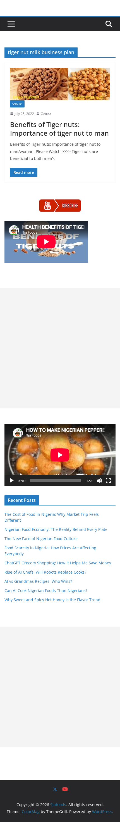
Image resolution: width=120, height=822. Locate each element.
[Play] (12, 480)
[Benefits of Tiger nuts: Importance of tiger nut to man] (60, 84)
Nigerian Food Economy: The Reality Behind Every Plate (55, 529)
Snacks (17, 104)
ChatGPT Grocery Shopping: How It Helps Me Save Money (57, 562)
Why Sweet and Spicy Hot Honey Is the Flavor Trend (52, 599)
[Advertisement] (60, 348)
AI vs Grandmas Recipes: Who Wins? (38, 581)
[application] (60, 455)
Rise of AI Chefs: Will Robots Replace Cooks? (45, 572)
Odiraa (46, 113)
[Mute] (99, 480)
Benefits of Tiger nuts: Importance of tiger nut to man (59, 129)
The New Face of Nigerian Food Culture (41, 538)
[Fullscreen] (108, 480)
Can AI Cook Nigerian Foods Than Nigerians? (45, 590)
